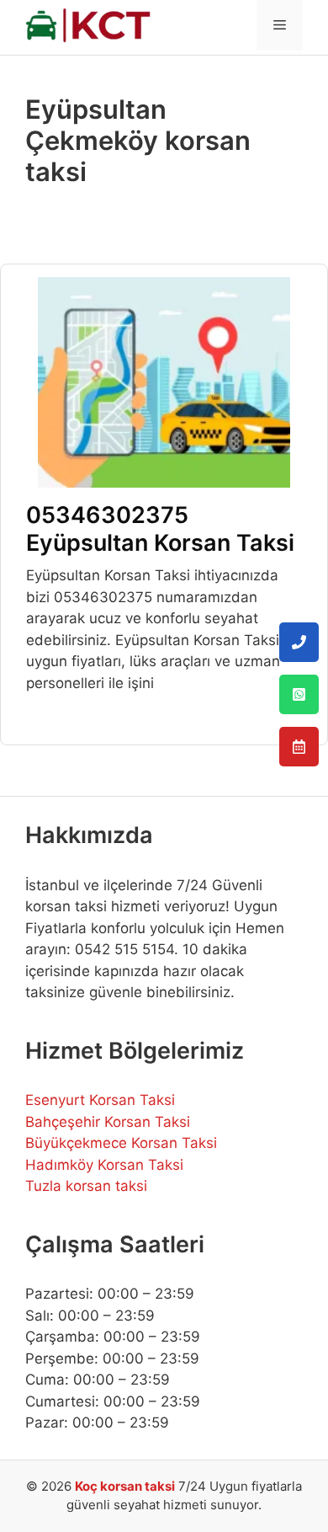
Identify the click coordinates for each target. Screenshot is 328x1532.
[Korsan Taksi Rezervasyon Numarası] (299, 746)
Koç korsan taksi (125, 1486)
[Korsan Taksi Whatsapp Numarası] (299, 694)
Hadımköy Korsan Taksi (104, 1164)
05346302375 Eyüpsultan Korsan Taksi (160, 528)
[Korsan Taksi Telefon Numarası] (299, 642)
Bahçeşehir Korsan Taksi (107, 1121)
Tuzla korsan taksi (86, 1185)
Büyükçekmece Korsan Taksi (121, 1142)
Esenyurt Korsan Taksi (100, 1100)
